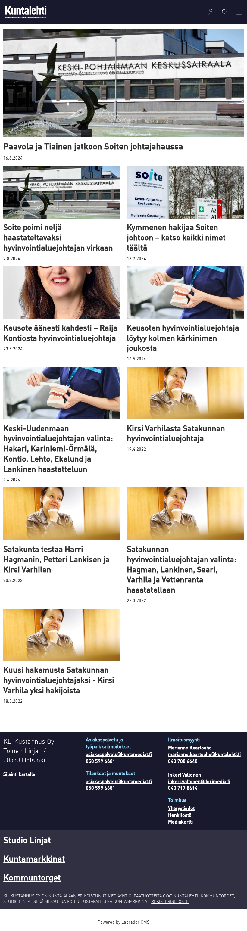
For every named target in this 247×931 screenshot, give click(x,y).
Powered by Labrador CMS (123, 922)
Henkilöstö (180, 815)
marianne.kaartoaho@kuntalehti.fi (204, 754)
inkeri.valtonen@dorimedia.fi (199, 781)
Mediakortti (180, 821)
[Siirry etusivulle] (26, 11)
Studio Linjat (27, 839)
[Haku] (225, 12)
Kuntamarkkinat (34, 858)
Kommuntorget (32, 877)
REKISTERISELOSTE (170, 901)
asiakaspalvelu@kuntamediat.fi (119, 754)
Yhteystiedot (181, 808)
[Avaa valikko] (210, 12)
